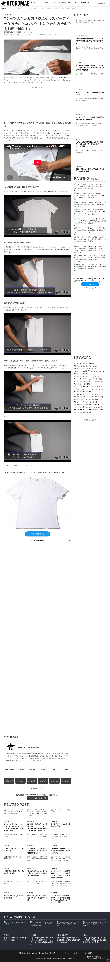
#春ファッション (80, 368)
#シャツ (97, 376)
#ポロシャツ (84, 409)
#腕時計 (88, 384)
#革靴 (85, 371)
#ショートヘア (79, 402)
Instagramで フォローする (31, 780)
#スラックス (78, 391)
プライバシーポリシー (71, 953)
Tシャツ (7, 34)
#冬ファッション (91, 368)
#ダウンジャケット (91, 402)
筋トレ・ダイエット (73, 2)
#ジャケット (97, 399)
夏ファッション (23, 34)
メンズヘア (64, 2)
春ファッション (33, 34)
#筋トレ (99, 386)
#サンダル (92, 391)
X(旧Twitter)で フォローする (9, 780)
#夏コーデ (77, 373)
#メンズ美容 (87, 412)
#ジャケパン (93, 407)
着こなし (33, 2)
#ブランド (77, 389)
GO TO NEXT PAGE (50, 540)
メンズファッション (10, 8)
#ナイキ (76, 409)
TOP (3, 8)
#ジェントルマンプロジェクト (93, 397)
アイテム (38, 2)
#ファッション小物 (94, 394)
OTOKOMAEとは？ (37, 788)
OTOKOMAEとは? (84, 2)
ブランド (51, 2)
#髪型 (100, 379)
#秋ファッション (91, 366)
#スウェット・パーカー (91, 404)
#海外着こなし (94, 363)
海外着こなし (44, 34)
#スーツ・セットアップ (89, 379)
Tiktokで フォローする (54, 780)
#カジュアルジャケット (97, 409)
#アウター (85, 373)
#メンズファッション (81, 363)
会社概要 (88, 953)
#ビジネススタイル (80, 394)
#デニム (93, 381)
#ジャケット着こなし (81, 407)
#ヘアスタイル (99, 371)
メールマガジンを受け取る (37, 798)
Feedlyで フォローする (65, 780)
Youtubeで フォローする (43, 780)
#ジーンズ (99, 381)
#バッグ (85, 391)
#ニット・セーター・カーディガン (93, 389)
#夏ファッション (80, 366)
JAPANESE (99, 3)
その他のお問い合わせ (50, 953)
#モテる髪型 (78, 404)
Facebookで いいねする (20, 780)
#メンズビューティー (81, 386)
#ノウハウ (92, 386)
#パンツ (82, 384)
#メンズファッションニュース (84, 376)
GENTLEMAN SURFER (13, 32)
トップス (19, 8)
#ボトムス (77, 379)
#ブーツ (90, 399)
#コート (76, 384)
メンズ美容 (45, 2)
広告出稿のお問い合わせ (27, 953)
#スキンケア (78, 397)
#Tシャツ (90, 371)
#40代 (100, 407)
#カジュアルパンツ (80, 399)
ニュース (57, 2)
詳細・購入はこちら (37, 534)
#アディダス (78, 412)
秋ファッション (54, 34)
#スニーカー (78, 371)
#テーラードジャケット (82, 381)
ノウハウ (14, 34)
